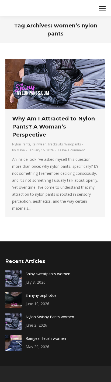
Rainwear (39, 144)
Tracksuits (55, 144)
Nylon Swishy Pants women (50, 316)
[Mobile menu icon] (102, 8)
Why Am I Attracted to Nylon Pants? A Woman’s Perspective (53, 126)
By (18, 150)
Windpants (72, 144)
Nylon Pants (21, 144)
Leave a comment (71, 150)
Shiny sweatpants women (48, 273)
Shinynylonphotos (41, 295)
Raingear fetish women (46, 338)
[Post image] (13, 278)
